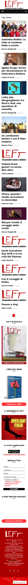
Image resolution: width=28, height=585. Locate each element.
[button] (2, 11)
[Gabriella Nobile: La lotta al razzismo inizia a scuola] (14, 28)
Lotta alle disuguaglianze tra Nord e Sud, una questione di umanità (13, 103)
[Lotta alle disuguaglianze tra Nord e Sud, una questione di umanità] (14, 88)
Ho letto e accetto (13, 482)
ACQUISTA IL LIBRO (14, 404)
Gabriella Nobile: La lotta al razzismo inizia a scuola (14, 42)
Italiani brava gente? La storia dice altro (11, 167)
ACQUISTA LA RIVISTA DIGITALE (14, 363)
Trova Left (18, 578)
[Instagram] (14, 570)
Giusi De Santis (7, 286)
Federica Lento (7, 203)
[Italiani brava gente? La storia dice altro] (14, 155)
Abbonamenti (6, 578)
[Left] (14, 4)
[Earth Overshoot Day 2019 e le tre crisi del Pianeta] (14, 242)
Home (3, 15)
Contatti (9, 580)
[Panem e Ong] (14, 295)
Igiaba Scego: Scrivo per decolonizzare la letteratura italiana (14, 70)
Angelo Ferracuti (8, 77)
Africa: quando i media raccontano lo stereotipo (13, 196)
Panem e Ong (10, 304)
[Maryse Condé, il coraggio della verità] (14, 213)
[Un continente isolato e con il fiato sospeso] (14, 125)
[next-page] (20, 315)
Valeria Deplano (8, 173)
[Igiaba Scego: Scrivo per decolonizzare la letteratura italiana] (14, 59)
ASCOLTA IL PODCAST (14, 521)
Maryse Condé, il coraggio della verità (12, 225)
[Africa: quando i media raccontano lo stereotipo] (14, 184)
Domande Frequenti (16, 580)
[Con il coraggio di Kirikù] (14, 270)
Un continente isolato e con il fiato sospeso (14, 138)
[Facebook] (9, 570)
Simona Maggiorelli (9, 49)
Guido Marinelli (7, 260)
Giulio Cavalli (6, 308)
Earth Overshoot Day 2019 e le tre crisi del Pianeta (12, 253)
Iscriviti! (14, 489)
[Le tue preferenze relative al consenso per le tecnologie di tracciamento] (20, 582)
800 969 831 (12, 560)
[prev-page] (7, 315)
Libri (23, 578)
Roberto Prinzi (7, 145)
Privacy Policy (14, 568)
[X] (18, 570)
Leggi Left (12, 578)
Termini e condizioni (14, 566)
